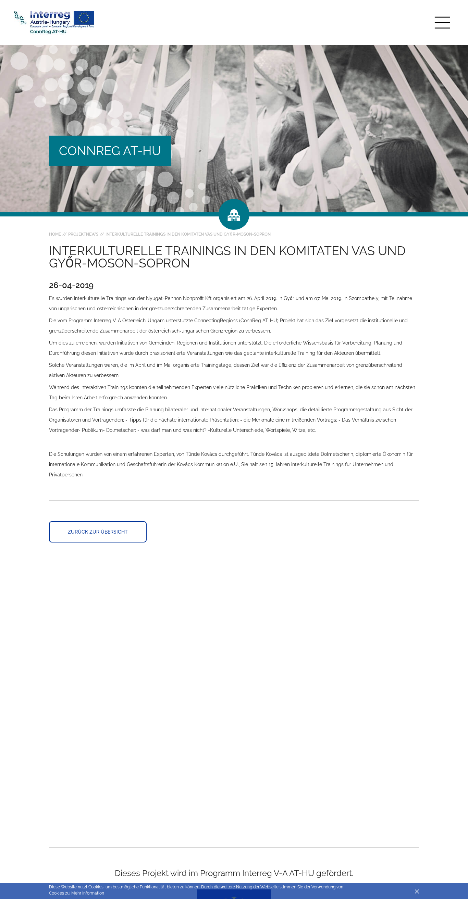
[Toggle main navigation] (442, 22)
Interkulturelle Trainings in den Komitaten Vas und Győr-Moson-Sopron (188, 234)
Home (55, 234)
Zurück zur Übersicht (98, 532)
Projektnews (83, 234)
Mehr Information (87, 893)
